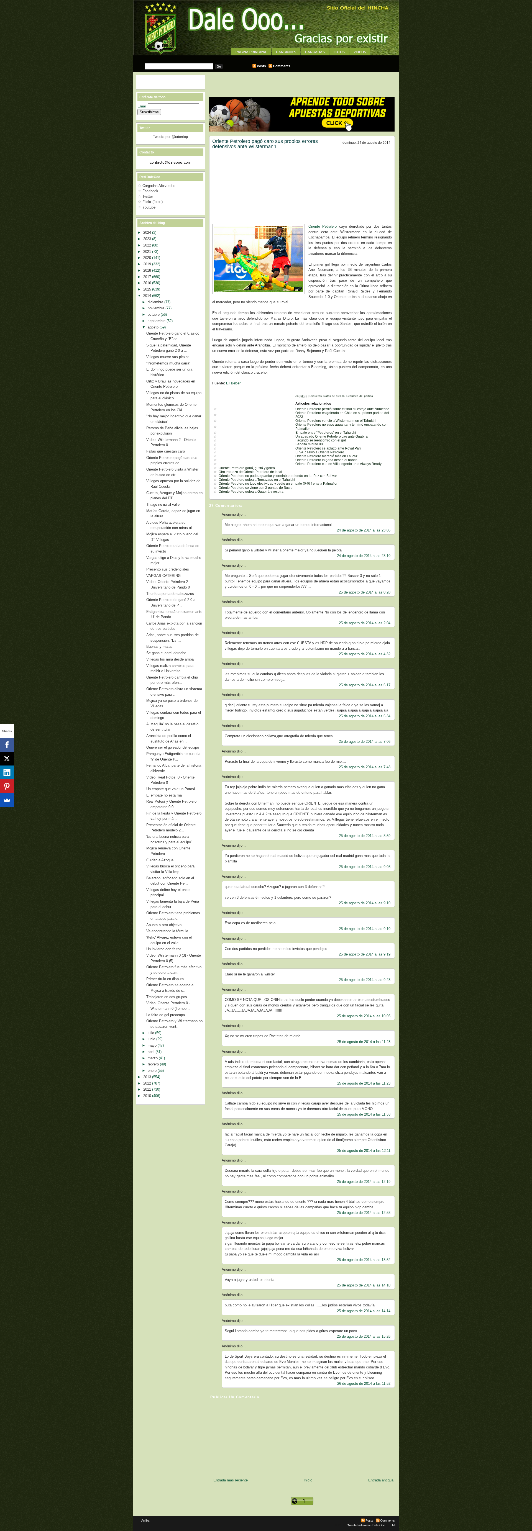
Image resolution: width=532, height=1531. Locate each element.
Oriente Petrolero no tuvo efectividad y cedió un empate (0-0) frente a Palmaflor (278, 483)
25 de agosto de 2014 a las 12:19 (363, 1182)
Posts (261, 66)
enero (153, 1070)
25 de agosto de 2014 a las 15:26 (363, 1336)
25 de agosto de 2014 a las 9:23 (364, 980)
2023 (147, 239)
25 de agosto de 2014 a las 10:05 (363, 1016)
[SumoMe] (7, 800)
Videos (360, 52)
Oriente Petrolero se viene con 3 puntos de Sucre (256, 488)
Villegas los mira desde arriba (170, 659)
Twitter (147, 196)
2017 (147, 277)
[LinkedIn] (7, 772)
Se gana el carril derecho (166, 653)
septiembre (157, 321)
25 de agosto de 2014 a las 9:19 (364, 954)
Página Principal (251, 52)
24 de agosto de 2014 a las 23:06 (363, 530)
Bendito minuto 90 (309, 444)
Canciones (286, 52)
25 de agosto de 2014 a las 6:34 (364, 716)
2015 (147, 289)
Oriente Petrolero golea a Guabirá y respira (251, 492)
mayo (153, 1045)
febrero (154, 1064)
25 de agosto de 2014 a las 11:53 (363, 1114)
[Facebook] (7, 745)
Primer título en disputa (165, 979)
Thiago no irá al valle (163, 504)
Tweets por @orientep (170, 137)
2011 (147, 1089)
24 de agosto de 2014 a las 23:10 (363, 556)
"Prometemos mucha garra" (168, 363)
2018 (147, 270)
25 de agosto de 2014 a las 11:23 (363, 1042)
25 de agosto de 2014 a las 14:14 (363, 1311)
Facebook (150, 191)
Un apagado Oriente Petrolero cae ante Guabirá (331, 436)
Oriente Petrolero (322, 226)
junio (152, 1039)
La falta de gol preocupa (165, 1015)
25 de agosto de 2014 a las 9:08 (364, 867)
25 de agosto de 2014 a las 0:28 (364, 592)
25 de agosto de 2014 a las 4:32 (364, 654)
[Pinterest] (7, 786)
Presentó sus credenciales (167, 569)
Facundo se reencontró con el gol (320, 440)
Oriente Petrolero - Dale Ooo (366, 1525)
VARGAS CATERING (163, 576)
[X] (7, 759)
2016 (147, 283)
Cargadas (315, 52)
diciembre (156, 302)
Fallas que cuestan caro (165, 451)
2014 (147, 296)
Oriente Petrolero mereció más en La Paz (326, 456)
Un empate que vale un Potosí (170, 789)
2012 (147, 1083)
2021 (147, 252)
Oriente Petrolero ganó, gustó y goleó (247, 468)
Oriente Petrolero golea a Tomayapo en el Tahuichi (257, 480)
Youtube (148, 207)
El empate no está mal (164, 795)
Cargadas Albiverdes (158, 186)
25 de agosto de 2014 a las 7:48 (364, 767)
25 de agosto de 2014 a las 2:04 (364, 623)
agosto (154, 327)
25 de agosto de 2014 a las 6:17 (364, 685)
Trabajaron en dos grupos (166, 997)
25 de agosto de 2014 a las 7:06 (364, 741)
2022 (147, 245)
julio (151, 1033)
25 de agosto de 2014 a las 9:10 (364, 903)
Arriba (145, 1520)
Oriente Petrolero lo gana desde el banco (326, 460)
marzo (153, 1058)
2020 (147, 258)
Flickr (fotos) (152, 202)
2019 (147, 264)
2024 (147, 232)
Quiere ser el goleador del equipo (172, 747)
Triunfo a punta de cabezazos (170, 594)
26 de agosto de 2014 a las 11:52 (363, 1383)
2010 (147, 1096)
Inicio (308, 1480)
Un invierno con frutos (163, 949)
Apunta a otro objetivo (163, 925)
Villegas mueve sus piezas (168, 357)
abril (151, 1052)
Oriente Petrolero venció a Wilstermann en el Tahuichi (335, 421)
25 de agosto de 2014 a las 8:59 (364, 836)
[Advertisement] (266, 57)
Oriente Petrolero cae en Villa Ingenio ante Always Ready (338, 464)
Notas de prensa (334, 395)
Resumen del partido (359, 395)
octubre (154, 314)
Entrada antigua (380, 1480)
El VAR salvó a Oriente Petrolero (319, 452)
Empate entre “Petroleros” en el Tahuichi (325, 433)
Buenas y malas (159, 646)
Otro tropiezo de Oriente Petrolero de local (250, 472)
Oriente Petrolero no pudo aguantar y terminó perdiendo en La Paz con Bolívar (278, 476)
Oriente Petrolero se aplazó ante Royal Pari (328, 448)
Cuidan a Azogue (159, 860)
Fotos (339, 52)
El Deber (233, 383)
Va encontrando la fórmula (167, 931)
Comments (281, 66)
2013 (147, 1077)
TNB (393, 1525)
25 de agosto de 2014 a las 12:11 (363, 1151)
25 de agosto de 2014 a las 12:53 (363, 1213)
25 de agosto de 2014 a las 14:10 (363, 1285)
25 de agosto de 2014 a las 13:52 (363, 1260)
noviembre (156, 308)
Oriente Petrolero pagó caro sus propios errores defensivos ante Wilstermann (265, 144)
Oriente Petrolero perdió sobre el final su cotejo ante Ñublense (342, 409)
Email (142, 106)
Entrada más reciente (230, 1480)
